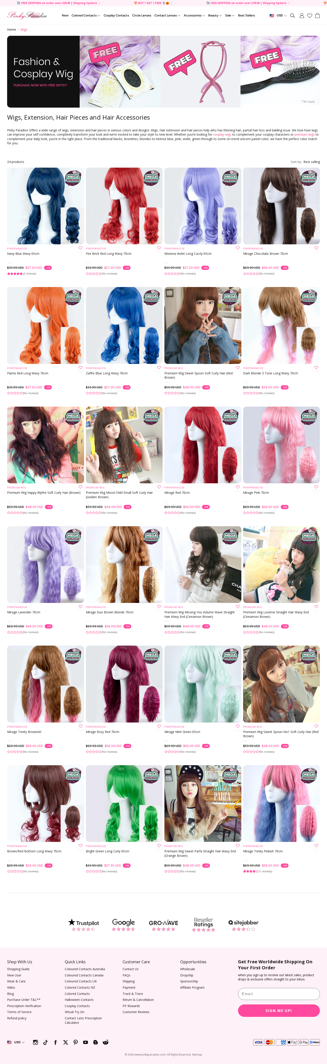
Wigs (23, 29)
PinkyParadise (17, 248)
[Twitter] (65, 1042)
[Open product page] (45, 206)
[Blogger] (95, 1042)
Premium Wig (173, 368)
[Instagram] (35, 1042)
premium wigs (305, 134)
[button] (293, 15)
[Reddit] (105, 1042)
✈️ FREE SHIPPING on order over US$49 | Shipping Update (57, 3)
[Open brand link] (83, 925)
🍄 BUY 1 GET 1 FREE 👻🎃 (151, 3)
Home (11, 29)
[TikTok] (45, 1042)
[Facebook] (55, 1042)
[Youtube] (85, 1042)
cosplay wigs (222, 134)
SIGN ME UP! (279, 1010)
